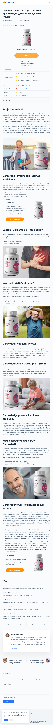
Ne (10, 719)
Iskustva (8, 69)
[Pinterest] (33, 624)
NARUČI (26, 55)
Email (21, 679)
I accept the (10, 697)
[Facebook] (9, 624)
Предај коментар (8, 701)
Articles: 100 (14, 648)
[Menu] (49, 2)
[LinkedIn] (44, 624)
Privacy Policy (13, 697)
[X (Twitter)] (21, 624)
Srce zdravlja (27, 20)
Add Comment (7, 684)
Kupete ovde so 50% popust (25, 89)
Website (38, 679)
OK (5, 719)
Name (5, 679)
